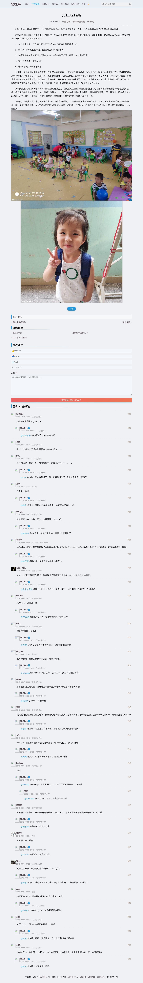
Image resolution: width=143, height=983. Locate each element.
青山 (18, 861)
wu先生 (19, 511)
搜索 (130, 4)
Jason (18, 679)
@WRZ (24, 645)
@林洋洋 (25, 854)
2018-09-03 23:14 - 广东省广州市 (29, 947)
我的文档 (75, 4)
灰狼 (26, 791)
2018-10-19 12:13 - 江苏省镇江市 (29, 416)
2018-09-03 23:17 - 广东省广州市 (29, 919)
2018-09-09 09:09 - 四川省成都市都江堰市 (32, 542)
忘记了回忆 (21, 567)
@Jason (24, 700)
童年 (18, 707)
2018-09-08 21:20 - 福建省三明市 (29, 570)
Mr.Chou (24, 427)
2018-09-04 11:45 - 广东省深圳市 (33, 905)
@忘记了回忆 (27, 589)
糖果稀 (19, 805)
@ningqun (25, 672)
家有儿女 (46, 4)
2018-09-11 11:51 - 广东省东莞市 (29, 458)
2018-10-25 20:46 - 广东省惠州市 (33, 430)
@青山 (24, 882)
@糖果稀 (25, 826)
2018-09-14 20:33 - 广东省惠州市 (33, 528)
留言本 (55, 4)
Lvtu (18, 455)
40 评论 (90, 21)
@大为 (24, 756)
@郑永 (24, 505)
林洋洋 (19, 833)
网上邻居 (65, 4)
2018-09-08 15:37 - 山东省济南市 (29, 598)
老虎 (18, 441)
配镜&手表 (17, 332)
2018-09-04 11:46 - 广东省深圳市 (33, 877)
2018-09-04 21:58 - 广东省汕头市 (29, 765)
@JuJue (24, 910)
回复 (129, 413)
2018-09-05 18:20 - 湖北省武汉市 (29, 710)
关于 (83, 4)
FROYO (19, 595)
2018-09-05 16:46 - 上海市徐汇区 (29, 738)
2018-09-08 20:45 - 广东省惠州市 (33, 822)
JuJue (18, 889)
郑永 (18, 483)
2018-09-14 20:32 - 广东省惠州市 (33, 584)
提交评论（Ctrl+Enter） (71, 400)
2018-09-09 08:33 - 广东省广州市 (37, 794)
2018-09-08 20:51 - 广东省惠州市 (33, 640)
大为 (18, 735)
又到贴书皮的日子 (80, 332)
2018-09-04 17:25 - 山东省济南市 (29, 808)
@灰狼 (24, 938)
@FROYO (25, 617)
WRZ (18, 623)
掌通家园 (126, 322)
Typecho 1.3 (73, 976)
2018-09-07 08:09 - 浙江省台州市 (29, 682)
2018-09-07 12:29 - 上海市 (26, 654)
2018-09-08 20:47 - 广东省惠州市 (33, 724)
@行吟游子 (26, 435)
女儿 (20, 316)
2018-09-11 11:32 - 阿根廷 (26, 486)
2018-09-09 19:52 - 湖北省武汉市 (29, 514)
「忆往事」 (43, 976)
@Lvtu (23, 477)
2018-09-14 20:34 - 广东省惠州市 (33, 472)
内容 (13, 373)
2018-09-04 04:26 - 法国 (25, 891)
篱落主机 (101, 976)
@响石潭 (25, 561)
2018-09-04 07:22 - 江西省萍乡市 (29, 864)
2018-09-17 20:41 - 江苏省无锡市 (29, 444)
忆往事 (16, 4)
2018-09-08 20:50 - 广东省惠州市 (33, 668)
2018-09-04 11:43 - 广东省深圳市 (33, 961)
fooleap (19, 763)
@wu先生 (25, 533)
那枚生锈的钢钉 (19, 322)
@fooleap (25, 784)
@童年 (24, 728)
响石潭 (19, 539)
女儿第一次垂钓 (20, 337)
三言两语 (36, 4)
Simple (83, 976)
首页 (27, 4)
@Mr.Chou (29, 798)
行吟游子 (20, 413)
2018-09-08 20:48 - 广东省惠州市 (33, 696)
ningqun (19, 651)
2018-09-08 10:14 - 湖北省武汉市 (29, 626)
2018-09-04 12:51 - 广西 (25, 836)
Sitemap (91, 976)
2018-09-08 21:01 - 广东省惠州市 (33, 612)
